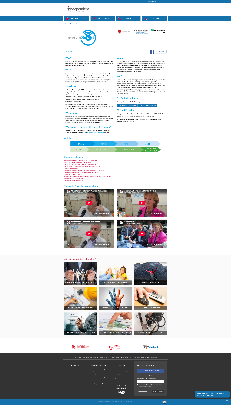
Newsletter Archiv (143, 391)
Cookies (121, 373)
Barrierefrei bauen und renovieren (98, 375)
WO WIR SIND (104, 19)
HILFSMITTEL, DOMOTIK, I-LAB (115, 308)
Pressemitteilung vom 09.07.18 (73, 180)
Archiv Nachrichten (74, 375)
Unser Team (74, 371)
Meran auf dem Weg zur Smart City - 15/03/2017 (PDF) (80, 160)
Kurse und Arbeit (98, 379)
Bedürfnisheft (148, 105)
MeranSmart (73, 24)
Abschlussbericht (128, 105)
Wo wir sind (74, 373)
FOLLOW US (160, 51)
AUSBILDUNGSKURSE (150, 308)
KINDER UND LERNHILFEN (115, 282)
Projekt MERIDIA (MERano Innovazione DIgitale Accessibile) (82, 166)
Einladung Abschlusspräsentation (73, 178)
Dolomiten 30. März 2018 (72, 174)
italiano (149, 1)
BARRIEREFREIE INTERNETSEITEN (80, 333)
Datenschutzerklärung (121, 371)
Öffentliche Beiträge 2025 (121, 379)
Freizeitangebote (98, 373)
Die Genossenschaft (74, 369)
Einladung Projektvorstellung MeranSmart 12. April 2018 (81, 172)
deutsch (154, 1)
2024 (126, 377)
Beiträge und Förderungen (98, 383)
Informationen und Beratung (98, 369)
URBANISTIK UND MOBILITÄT (150, 333)
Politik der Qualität (121, 375)
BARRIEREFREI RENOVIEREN (80, 308)
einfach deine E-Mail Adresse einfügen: (146, 378)
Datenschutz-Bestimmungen (151, 384)
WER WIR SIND (78, 19)
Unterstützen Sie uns (74, 377)
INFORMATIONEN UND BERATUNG (80, 282)
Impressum (121, 369)
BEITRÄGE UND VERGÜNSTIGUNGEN (115, 333)
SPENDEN (154, 19)
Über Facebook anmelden (152, 370)
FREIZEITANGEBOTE (150, 282)
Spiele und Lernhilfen (98, 371)
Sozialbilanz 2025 (120, 377)
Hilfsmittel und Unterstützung (98, 377)
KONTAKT (128, 19)
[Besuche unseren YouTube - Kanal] (121, 392)
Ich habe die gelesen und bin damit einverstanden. (150, 385)
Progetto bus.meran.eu (71, 168)
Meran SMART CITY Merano (95, 132)
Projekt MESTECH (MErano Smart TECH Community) (80, 164)
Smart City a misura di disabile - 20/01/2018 (77, 162)
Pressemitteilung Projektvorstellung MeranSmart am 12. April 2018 (84, 170)
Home (67, 24)
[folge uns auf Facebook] (121, 388)
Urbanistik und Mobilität (98, 385)
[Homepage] (85, 10)
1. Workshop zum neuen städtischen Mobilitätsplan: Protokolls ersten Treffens (87, 176)
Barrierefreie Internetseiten (98, 381)
